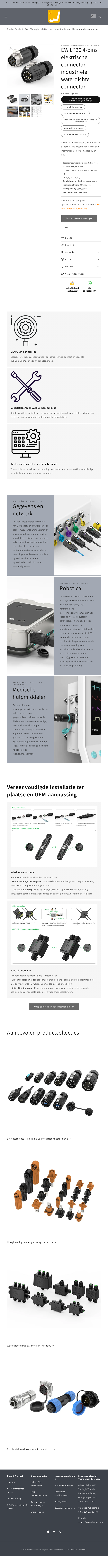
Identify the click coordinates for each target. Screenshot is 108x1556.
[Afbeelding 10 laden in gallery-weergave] (24, 111)
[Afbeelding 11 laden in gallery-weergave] (36, 111)
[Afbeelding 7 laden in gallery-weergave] (36, 99)
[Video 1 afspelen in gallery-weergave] (24, 99)
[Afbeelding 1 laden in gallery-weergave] (12, 99)
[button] (6, 16)
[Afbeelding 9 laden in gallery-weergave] (12, 111)
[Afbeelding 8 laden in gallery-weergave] (48, 99)
